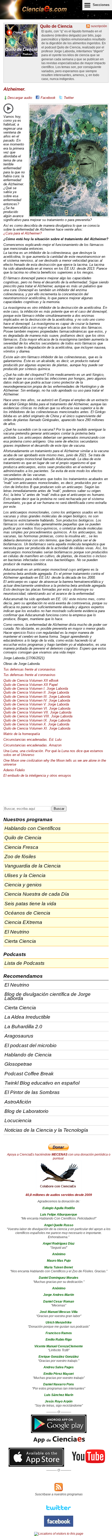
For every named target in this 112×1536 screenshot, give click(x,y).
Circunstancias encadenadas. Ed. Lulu (32, 739)
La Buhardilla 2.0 (23, 1026)
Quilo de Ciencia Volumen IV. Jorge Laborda (36, 700)
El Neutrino (16, 932)
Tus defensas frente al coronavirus (29, 669)
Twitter (69, 98)
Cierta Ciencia (20, 941)
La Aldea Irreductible (27, 1017)
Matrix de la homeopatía (21, 734)
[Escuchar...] (8, 108)
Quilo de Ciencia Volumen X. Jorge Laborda (36, 724)
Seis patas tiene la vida (30, 903)
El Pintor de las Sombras (32, 1092)
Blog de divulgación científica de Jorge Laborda (47, 996)
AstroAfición (17, 1102)
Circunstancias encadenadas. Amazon (32, 745)
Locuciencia (18, 1120)
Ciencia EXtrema (23, 922)
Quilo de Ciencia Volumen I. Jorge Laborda (35, 688)
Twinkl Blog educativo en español (41, 1083)
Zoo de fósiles (20, 856)
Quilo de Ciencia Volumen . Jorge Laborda (36, 697)
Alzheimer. (14, 89)
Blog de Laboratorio (26, 1111)
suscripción (99, 26)
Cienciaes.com (34, 13)
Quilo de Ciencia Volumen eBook (31, 680)
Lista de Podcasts (24, 963)
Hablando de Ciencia (28, 1054)
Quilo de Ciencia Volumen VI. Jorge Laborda (36, 708)
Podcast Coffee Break (29, 1073)
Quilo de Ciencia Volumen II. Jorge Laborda (36, 692)
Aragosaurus (18, 1036)
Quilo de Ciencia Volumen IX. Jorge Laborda (36, 720)
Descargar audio (20, 98)
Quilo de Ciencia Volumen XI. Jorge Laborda (36, 728)
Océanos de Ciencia (27, 913)
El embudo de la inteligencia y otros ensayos (37, 775)
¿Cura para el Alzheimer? (22, 233)
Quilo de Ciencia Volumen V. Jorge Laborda (36, 704)
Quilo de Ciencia (56, 26)
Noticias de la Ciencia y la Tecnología (46, 1130)
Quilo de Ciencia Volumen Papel (30, 685)
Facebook (48, 98)
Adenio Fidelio (14, 770)
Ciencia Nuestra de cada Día (36, 894)
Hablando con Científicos (32, 828)
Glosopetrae (18, 1064)
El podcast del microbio (30, 1045)
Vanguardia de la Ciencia (32, 866)
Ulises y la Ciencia (25, 875)
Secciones (101, 5)
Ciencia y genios (23, 884)
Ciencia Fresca (21, 847)
